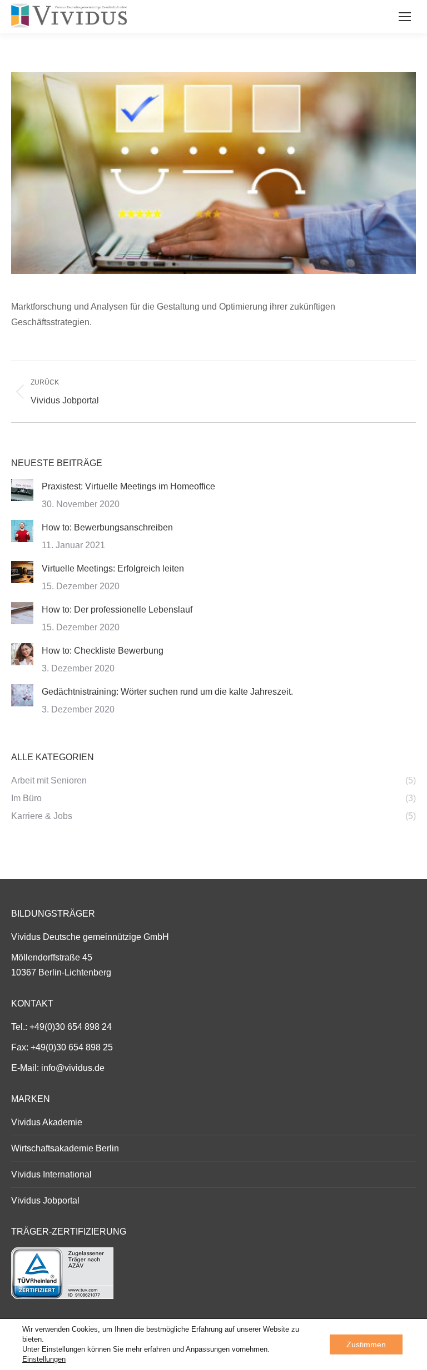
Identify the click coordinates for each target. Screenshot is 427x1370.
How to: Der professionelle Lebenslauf (117, 609)
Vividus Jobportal (45, 1200)
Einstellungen (44, 1359)
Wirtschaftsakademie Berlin (65, 1148)
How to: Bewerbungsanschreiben (107, 527)
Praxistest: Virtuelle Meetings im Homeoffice (128, 486)
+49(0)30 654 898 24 (70, 1027)
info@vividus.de (73, 1068)
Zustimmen (366, 1344)
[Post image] (22, 490)
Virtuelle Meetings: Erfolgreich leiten (113, 568)
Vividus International (51, 1174)
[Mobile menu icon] (405, 17)
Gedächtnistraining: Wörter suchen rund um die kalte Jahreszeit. (167, 691)
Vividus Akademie (46, 1122)
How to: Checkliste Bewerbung (102, 650)
